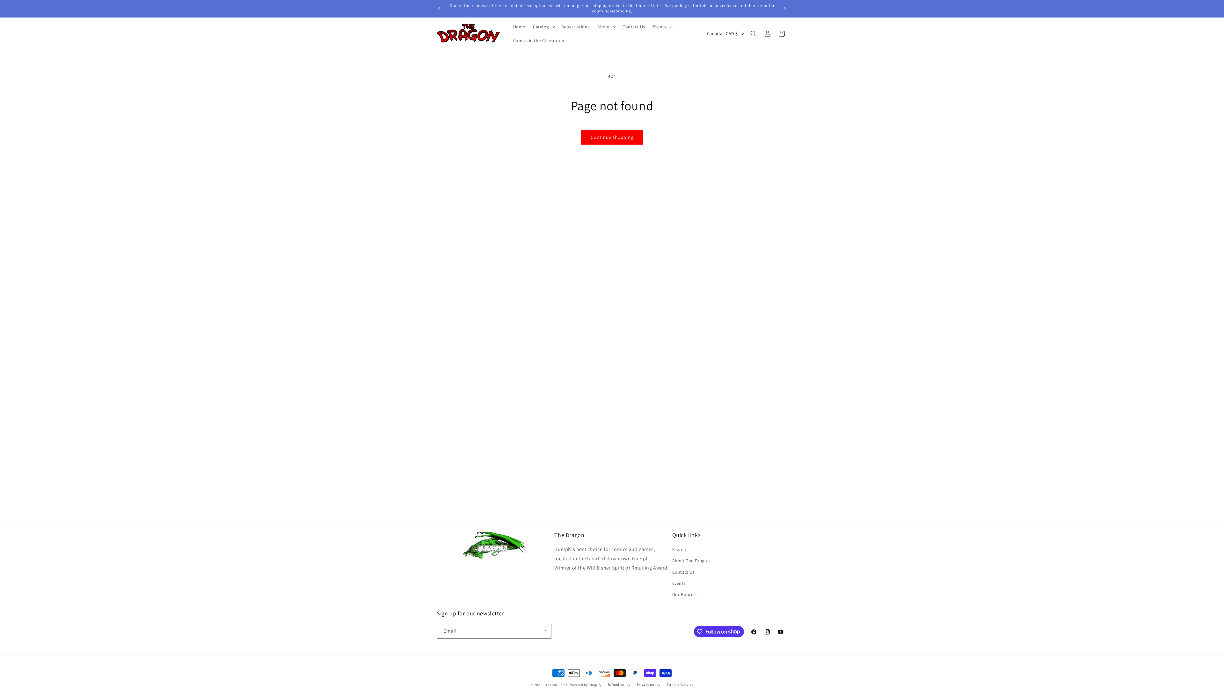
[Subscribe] (544, 631)
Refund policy (619, 684)
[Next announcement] (785, 9)
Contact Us (683, 572)
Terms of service (680, 684)
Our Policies (684, 594)
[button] (543, 26)
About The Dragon (691, 560)
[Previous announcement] (439, 9)
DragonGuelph (555, 685)
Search (679, 549)
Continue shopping (612, 137)
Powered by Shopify (585, 685)
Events (679, 583)
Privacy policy (648, 684)
